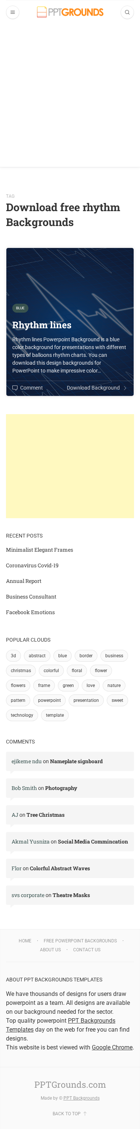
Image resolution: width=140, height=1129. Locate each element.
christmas (21, 670)
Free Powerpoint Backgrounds (80, 940)
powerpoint (49, 700)
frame (44, 685)
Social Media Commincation (93, 841)
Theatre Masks (71, 895)
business (114, 655)
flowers (18, 685)
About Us (50, 949)
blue (62, 655)
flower (101, 670)
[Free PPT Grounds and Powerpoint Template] (70, 12)
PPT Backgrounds (81, 1098)
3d (13, 655)
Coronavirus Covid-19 (32, 565)
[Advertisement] (70, 97)
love (91, 685)
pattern (18, 700)
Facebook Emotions (30, 612)
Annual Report (23, 580)
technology (22, 715)
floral (77, 670)
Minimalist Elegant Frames (39, 549)
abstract (37, 655)
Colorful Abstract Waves (60, 868)
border (86, 655)
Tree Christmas (46, 814)
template (55, 715)
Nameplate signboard (76, 761)
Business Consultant (31, 596)
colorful (51, 670)
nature (114, 685)
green (68, 685)
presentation (86, 700)
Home (25, 940)
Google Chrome (112, 1047)
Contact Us (86, 949)
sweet (117, 700)
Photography (61, 787)
